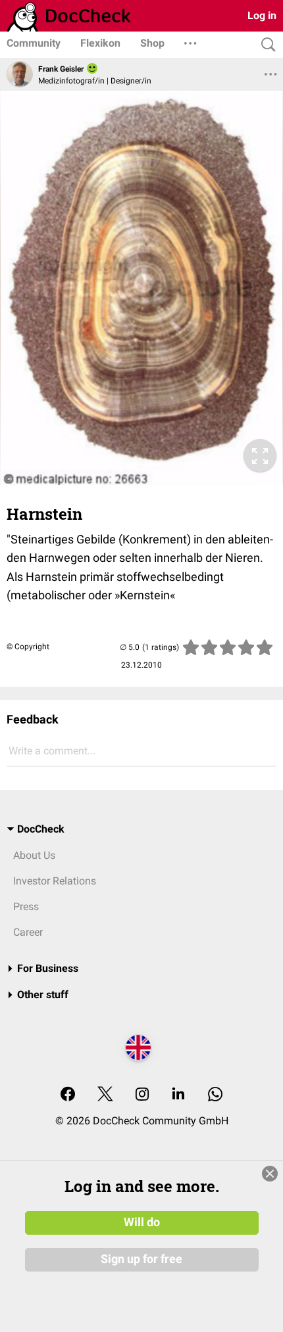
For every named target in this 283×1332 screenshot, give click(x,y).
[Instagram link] (142, 1095)
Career (28, 932)
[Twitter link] (105, 1095)
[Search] (265, 45)
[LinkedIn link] (178, 1095)
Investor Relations (54, 881)
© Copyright (28, 646)
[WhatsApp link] (215, 1095)
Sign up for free (141, 1259)
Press (26, 906)
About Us (34, 855)
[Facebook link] (68, 1095)
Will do (142, 1222)
